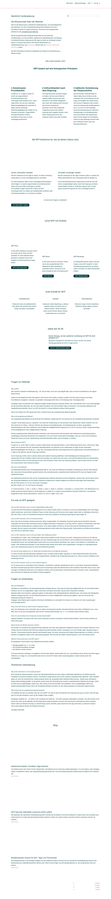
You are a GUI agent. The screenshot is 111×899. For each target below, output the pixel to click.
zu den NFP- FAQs (20, 205)
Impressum (65, 883)
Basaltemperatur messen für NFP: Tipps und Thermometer (34, 858)
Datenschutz (56, 883)
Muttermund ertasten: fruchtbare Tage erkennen (29, 766)
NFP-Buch (48, 276)
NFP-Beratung (81, 276)
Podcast (44, 883)
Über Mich (69, 3)
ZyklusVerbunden (80, 3)
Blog (49, 883)
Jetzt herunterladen (60, 348)
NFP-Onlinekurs (20, 268)
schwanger (31, 45)
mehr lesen (14, 867)
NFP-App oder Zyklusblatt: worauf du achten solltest (31, 812)
